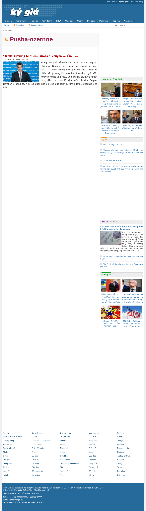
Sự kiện (35, 456)
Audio (62, 452)
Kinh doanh (47, 21)
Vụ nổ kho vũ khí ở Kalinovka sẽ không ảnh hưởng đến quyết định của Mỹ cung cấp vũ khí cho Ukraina (121, 169)
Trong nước (21, 21)
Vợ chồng (36, 475)
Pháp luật (116, 21)
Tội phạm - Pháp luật (112, 79)
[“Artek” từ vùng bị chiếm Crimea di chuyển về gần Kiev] (22, 71)
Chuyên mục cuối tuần (12, 437)
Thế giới (34, 21)
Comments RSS (36, 25)
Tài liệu (6, 25)
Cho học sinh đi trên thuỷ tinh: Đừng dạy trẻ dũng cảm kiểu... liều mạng (121, 227)
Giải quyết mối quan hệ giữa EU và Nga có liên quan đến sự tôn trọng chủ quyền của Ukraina (132, 298)
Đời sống (91, 21)
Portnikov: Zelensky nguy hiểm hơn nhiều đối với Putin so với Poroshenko (110, 129)
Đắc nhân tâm (37, 471)
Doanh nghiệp (37, 445)
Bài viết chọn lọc (38, 433)
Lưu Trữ (120, 445)
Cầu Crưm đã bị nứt (112, 161)
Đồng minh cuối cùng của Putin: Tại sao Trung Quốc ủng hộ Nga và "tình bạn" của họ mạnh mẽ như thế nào (110, 300)
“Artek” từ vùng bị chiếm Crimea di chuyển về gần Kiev (40, 56)
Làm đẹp (92, 456)
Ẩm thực (6, 433)
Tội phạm (35, 464)
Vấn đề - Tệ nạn (109, 222)
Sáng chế (93, 441)
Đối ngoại (106, 274)
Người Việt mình (10, 448)
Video (91, 452)
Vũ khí (63, 475)
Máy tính (63, 441)
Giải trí (80, 21)
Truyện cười (65, 437)
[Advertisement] (121, 55)
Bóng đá (120, 460)
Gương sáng (8, 441)
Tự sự (119, 467)
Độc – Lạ (92, 471)
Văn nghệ (128, 21)
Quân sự (120, 452)
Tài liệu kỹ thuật (123, 456)
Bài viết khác (65, 433)
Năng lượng (65, 460)
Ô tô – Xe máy (38, 448)
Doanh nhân (65, 445)
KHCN (58, 21)
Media (5, 452)
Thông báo (7, 464)
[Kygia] (24, 11)
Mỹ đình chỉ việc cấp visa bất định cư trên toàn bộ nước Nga (132, 323)
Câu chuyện (94, 433)
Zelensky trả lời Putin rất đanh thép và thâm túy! (132, 128)
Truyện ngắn (94, 467)
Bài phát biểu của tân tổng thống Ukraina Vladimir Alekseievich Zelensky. (132, 103)
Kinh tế (92, 445)
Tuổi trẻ (6, 475)
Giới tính (120, 437)
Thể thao (92, 460)
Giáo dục (69, 21)
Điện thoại (121, 475)
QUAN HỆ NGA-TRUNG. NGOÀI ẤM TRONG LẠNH (111, 323)
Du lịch (6, 467)
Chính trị (120, 433)
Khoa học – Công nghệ (41, 441)
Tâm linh (35, 467)
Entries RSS (20, 25)
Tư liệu (120, 464)
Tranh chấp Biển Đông (69, 464)
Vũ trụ (91, 475)
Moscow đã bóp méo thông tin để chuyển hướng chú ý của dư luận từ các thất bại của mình (121, 152)
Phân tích (103, 21)
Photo (34, 452)
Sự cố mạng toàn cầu (112, 144)
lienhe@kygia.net (16, 500)
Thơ (62, 467)
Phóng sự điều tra (124, 448)
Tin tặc (120, 441)
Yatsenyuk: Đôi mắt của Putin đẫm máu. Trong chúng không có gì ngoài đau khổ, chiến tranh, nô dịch (110, 104)
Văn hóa (6, 471)
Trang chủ (7, 30)
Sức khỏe (64, 456)
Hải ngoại (8, 21)
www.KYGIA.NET (32, 494)
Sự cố (104, 139)
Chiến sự (35, 460)
